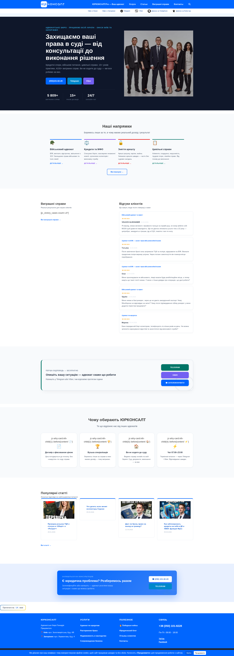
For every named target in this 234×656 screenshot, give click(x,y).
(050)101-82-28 (56, 81)
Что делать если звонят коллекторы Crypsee (97, 507)
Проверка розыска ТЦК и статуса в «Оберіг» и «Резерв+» (58, 526)
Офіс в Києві (93, 11)
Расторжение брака (89, 631)
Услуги (132, 4)
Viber (141, 11)
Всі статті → (46, 545)
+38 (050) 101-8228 (170, 625)
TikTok (161, 639)
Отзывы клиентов (127, 636)
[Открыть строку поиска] (189, 4)
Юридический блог (128, 631)
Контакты (178, 4)
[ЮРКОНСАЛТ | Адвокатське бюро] (53, 4)
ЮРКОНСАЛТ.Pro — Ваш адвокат (108, 4)
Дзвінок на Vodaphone (159, 11)
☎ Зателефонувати (175, 383)
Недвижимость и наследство (93, 636)
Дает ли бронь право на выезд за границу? (135, 525)
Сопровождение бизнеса (91, 641)
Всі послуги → (117, 172)
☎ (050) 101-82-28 (160, 579)
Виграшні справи (160, 4)
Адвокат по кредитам (89, 625)
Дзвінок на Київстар (183, 11)
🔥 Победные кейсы (128, 625)
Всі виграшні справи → (51, 220)
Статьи (144, 4)
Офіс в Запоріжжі (108, 11)
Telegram (126, 11)
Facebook (163, 642)
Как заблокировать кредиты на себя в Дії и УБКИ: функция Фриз (174, 526)
